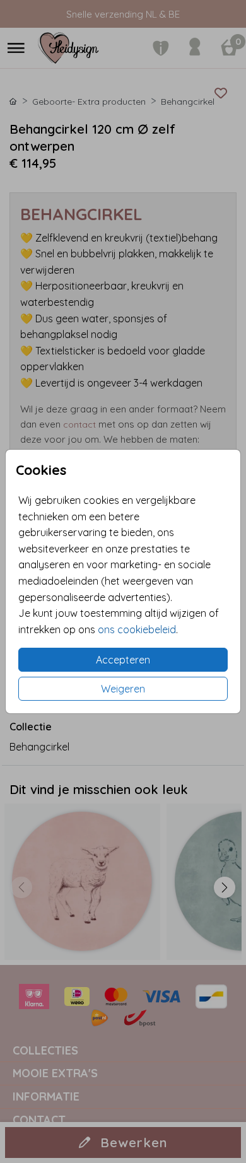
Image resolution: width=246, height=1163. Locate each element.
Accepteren (123, 659)
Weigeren (123, 688)
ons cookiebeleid (137, 629)
